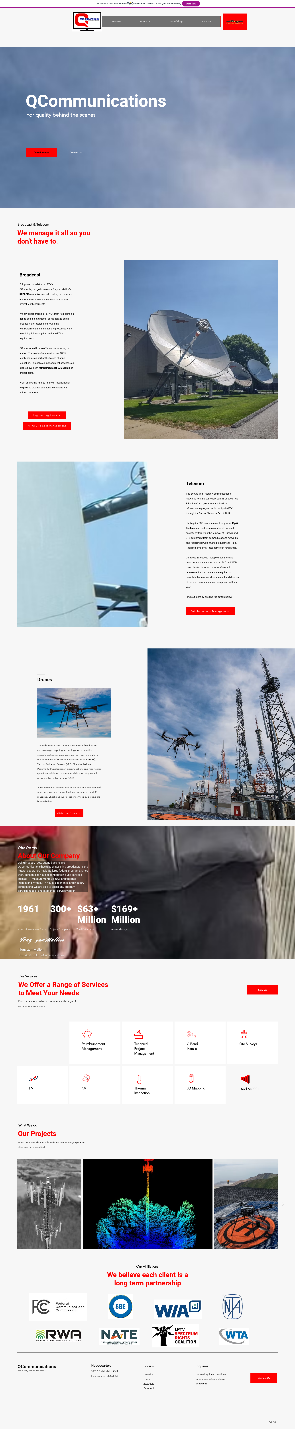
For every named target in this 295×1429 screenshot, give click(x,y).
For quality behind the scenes (32, 1370)
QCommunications (37, 1366)
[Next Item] (283, 1204)
